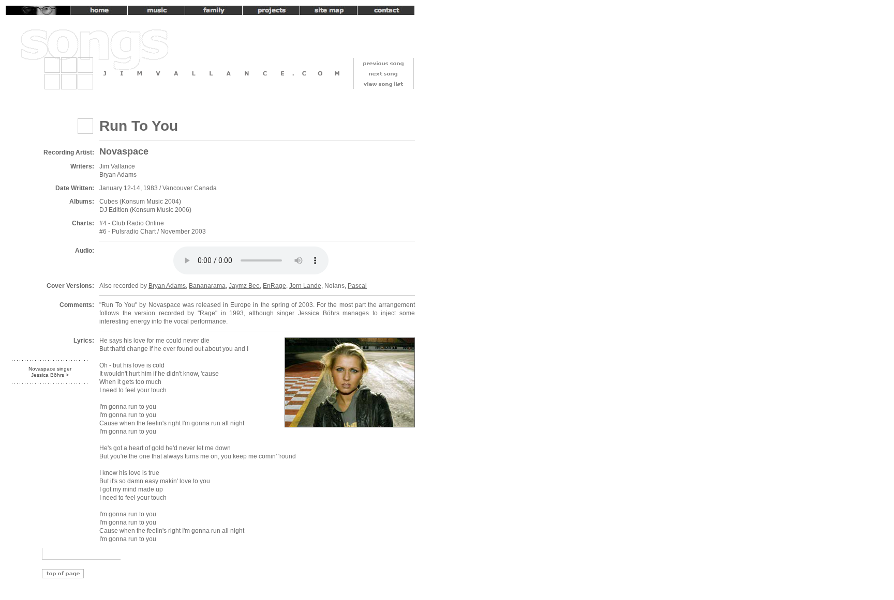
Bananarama (207, 285)
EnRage (274, 285)
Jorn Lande (305, 285)
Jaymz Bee (244, 285)
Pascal (357, 285)
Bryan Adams (167, 285)
